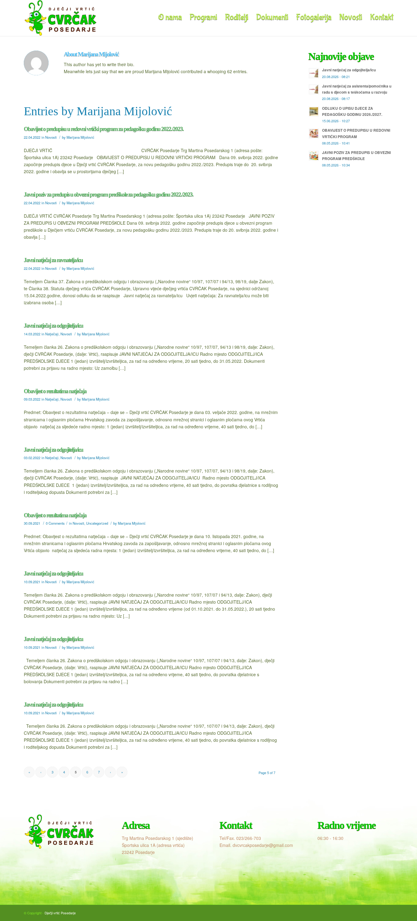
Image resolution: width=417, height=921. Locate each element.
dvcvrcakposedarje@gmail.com (263, 845)
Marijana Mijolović (80, 137)
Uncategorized (97, 523)
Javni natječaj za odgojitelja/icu (53, 325)
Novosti (51, 137)
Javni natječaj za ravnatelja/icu (53, 260)
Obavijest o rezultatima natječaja (55, 391)
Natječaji (52, 333)
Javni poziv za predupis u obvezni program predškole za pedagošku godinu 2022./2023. (108, 194)
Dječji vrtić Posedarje (60, 912)
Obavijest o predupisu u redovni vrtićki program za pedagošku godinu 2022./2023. (103, 129)
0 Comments (55, 523)
